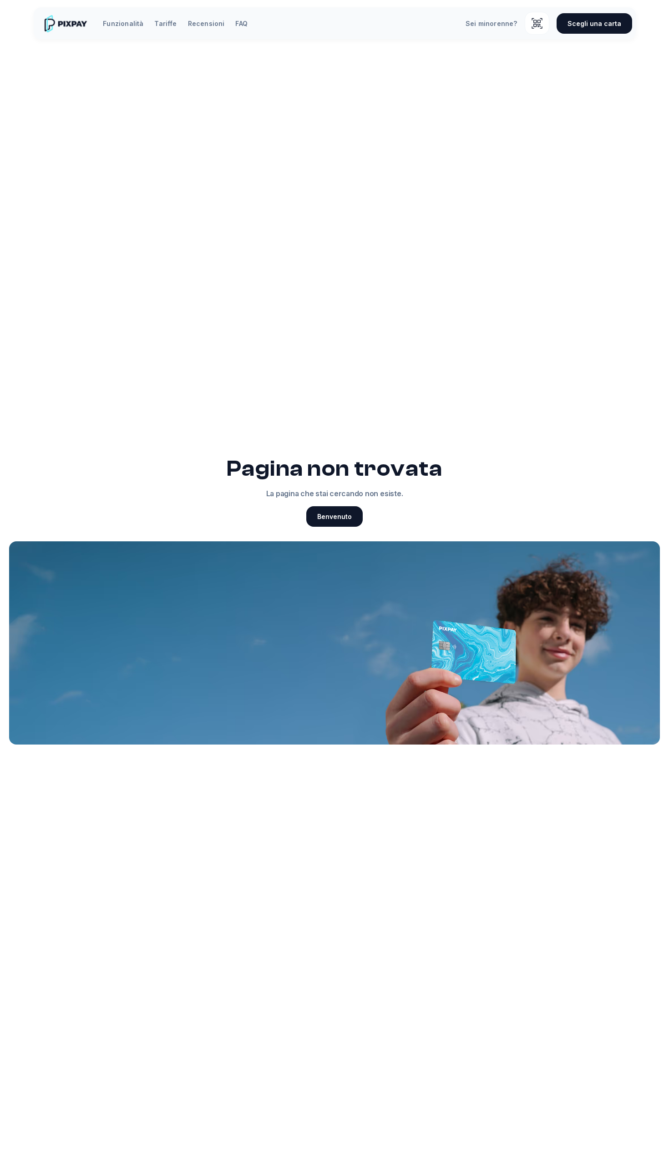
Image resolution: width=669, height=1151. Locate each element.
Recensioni (206, 23)
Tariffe (165, 23)
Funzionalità (123, 23)
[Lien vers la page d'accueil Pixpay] (65, 23)
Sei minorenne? (491, 23)
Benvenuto (334, 516)
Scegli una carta (594, 23)
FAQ (241, 23)
